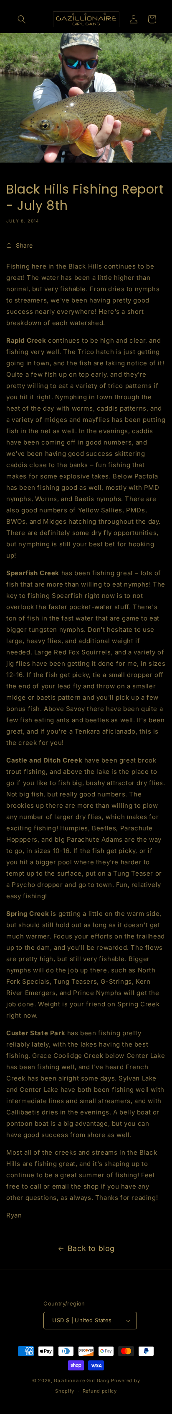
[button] (22, 19)
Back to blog (91, 1248)
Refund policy (100, 1391)
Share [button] (24, 245)
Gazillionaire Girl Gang (81, 1380)
